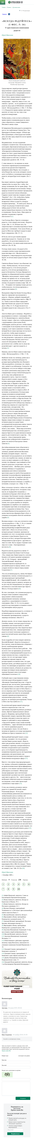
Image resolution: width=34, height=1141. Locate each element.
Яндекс (13, 1055)
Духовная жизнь (16, 7)
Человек (9, 7)
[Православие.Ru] (15, 2)
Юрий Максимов (7, 35)
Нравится (4, 14)
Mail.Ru (16, 1055)
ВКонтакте (10, 1055)
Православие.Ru (6, 1051)
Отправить (23, 1098)
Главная (3, 7)
